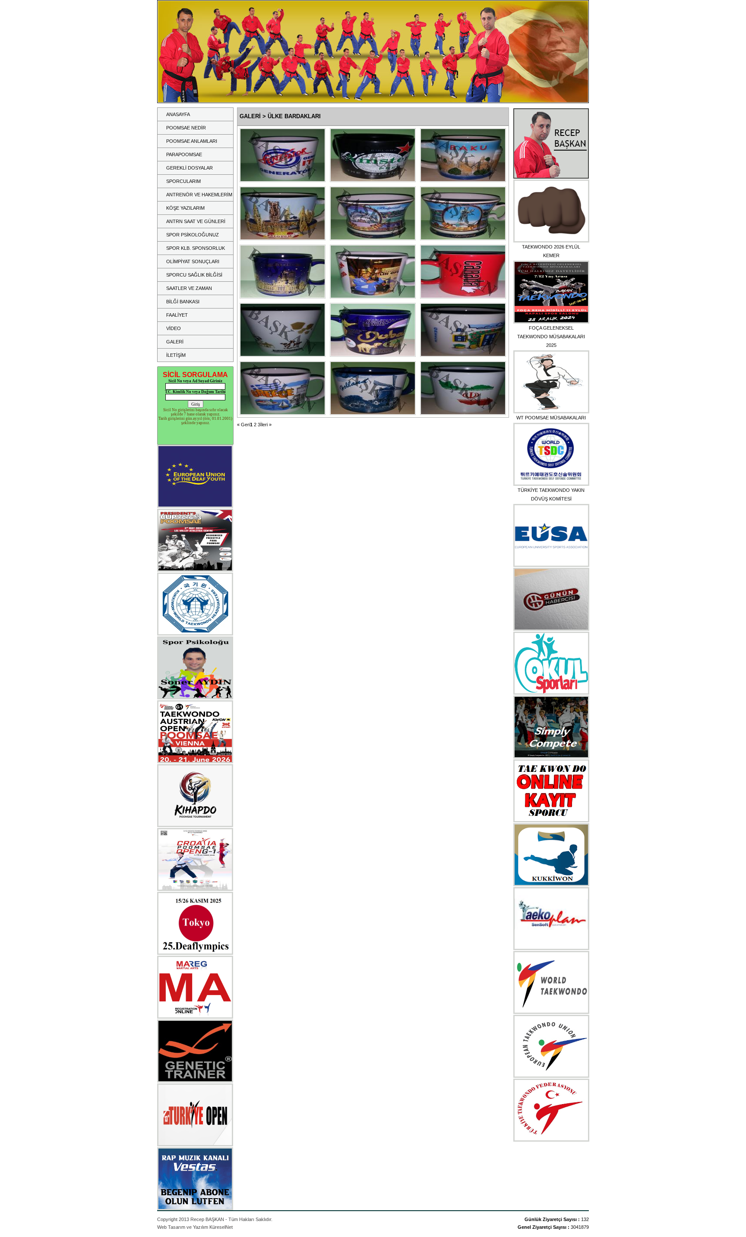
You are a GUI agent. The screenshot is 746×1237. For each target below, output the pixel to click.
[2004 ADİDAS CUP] (282, 179)
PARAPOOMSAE (184, 154)
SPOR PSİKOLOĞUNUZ (192, 234)
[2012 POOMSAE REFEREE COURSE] (373, 237)
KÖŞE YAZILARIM (185, 208)
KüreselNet (221, 1227)
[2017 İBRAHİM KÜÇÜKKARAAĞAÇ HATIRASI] (463, 412)
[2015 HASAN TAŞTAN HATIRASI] (463, 179)
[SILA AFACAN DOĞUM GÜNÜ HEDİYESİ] (373, 296)
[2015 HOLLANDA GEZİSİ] (373, 412)
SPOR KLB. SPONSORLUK (195, 248)
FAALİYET (177, 315)
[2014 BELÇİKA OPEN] (282, 237)
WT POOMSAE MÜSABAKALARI (551, 417)
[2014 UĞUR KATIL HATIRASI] (282, 354)
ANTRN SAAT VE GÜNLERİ (195, 221)
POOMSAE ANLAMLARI (191, 141)
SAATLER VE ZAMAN (189, 288)
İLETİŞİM (176, 355)
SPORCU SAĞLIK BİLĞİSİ (194, 274)
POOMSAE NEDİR (186, 127)
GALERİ (174, 341)
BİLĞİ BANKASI (182, 301)
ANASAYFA (178, 114)
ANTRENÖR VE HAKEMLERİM (199, 194)
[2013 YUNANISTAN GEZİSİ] (463, 354)
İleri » (266, 424)
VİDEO (173, 328)
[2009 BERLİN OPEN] (282, 296)
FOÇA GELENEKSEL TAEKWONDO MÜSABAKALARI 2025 (551, 336)
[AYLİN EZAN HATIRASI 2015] (463, 296)
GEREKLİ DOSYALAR (189, 167)
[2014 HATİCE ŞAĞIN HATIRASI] (373, 179)
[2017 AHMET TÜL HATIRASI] (373, 354)
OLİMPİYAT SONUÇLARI (192, 261)
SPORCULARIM (183, 181)
